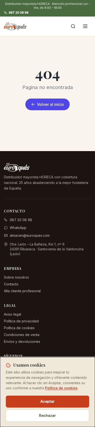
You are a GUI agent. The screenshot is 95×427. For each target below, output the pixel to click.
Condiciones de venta (21, 335)
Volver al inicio (50, 104)
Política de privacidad (21, 321)
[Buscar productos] (73, 26)
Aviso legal (12, 314)
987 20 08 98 (18, 12)
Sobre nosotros (16, 277)
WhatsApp (18, 228)
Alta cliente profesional (22, 291)
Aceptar (47, 401)
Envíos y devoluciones (22, 341)
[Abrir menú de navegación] (85, 26)
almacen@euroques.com (30, 235)
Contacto (11, 284)
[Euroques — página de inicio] (15, 26)
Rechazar (47, 415)
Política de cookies (19, 328)
